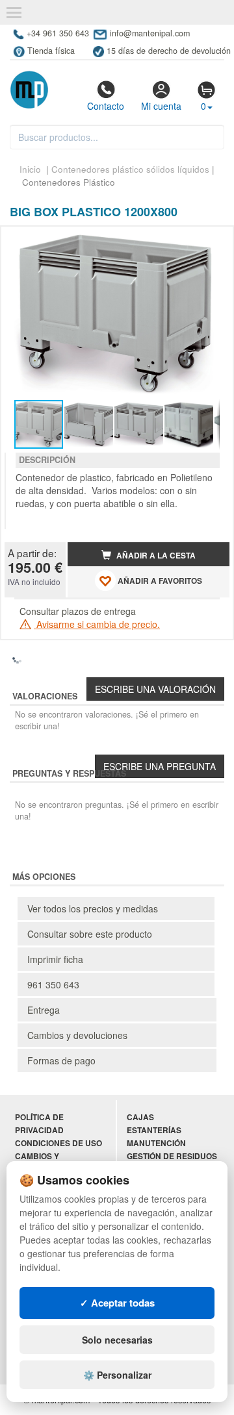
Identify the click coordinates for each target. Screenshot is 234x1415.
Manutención (156, 1143)
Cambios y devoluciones (77, 1035)
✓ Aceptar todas (117, 1303)
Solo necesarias (117, 1339)
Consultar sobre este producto (89, 933)
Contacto (105, 105)
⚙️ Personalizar (117, 1374)
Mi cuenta (161, 105)
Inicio (30, 169)
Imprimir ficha (55, 959)
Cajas (140, 1117)
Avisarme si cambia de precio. (97, 624)
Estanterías (154, 1130)
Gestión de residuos (172, 1156)
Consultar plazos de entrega (78, 611)
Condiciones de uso (58, 1143)
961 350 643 (53, 984)
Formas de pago (61, 1060)
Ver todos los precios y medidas (92, 908)
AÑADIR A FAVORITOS (159, 580)
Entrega (43, 1009)
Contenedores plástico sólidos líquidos (130, 169)
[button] (208, 241)
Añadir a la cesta (155, 555)
